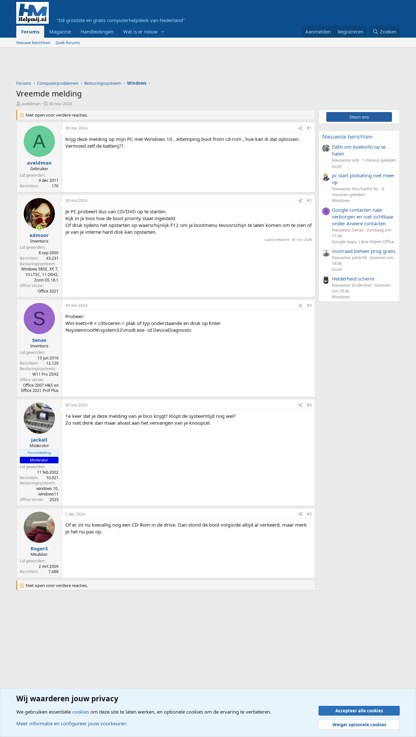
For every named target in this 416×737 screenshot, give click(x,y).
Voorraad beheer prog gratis (364, 251)
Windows (341, 200)
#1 (309, 128)
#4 (309, 405)
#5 (309, 514)
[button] (162, 32)
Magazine (60, 31)
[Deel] (300, 128)
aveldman (31, 103)
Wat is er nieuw (140, 31)
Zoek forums (68, 42)
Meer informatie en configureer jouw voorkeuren (71, 723)
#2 (309, 200)
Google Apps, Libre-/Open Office (363, 241)
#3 (309, 305)
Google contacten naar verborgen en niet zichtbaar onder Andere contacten (363, 216)
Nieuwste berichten (347, 136)
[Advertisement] (134, 65)
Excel (337, 166)
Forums (30, 31)
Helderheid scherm (353, 278)
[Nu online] (39, 228)
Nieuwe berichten (33, 42)
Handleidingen (97, 31)
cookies (80, 711)
